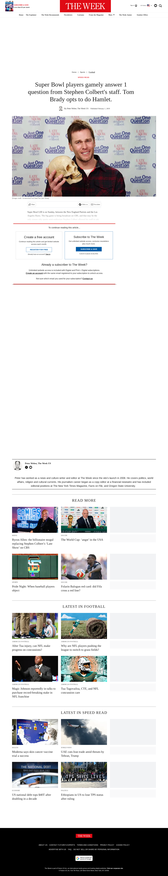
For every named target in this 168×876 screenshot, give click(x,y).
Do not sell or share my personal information (96, 849)
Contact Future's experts (62, 845)
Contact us (88, 279)
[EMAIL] (31, 467)
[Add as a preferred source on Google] (84, 858)
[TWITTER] (27, 467)
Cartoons (80, 15)
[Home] (20, 15)
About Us (43, 845)
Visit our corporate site (115, 868)
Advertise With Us (57, 849)
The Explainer (31, 15)
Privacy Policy (107, 845)
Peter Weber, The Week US (77, 108)
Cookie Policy (123, 845)
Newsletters (68, 15)
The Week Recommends (50, 15)
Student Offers (142, 15)
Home (74, 72)
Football (92, 72)
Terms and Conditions (87, 845)
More (110, 15)
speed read (83, 77)
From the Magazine (96, 15)
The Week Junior (125, 15)
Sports (82, 72)
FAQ (69, 849)
